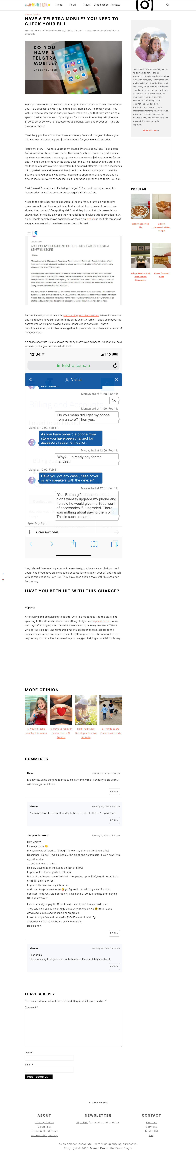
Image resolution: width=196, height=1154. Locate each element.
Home (58, 4)
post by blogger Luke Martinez (81, 315)
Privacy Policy (44, 1122)
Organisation (101, 4)
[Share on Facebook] (3, 574)
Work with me (150, 130)
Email (29, 1064)
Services (151, 1126)
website (91, 219)
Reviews (115, 4)
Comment (31, 1007)
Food (73, 4)
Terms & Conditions (44, 1131)
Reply (114, 791)
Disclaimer (44, 1126)
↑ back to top (98, 1102)
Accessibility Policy (44, 1135)
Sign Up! (82, 1122)
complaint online (99, 621)
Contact (151, 1122)
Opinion (36, 14)
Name (29, 1052)
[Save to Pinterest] (3, 580)
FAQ (151, 1135)
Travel (86, 4)
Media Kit (151, 1131)
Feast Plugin (124, 1148)
